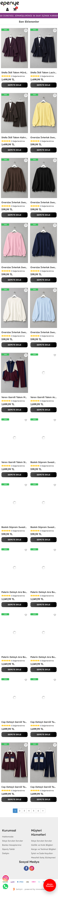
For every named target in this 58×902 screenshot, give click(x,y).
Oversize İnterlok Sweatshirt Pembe (14, 267)
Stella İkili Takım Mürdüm (14, 72)
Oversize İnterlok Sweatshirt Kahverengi (14, 202)
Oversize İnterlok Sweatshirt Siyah (43, 202)
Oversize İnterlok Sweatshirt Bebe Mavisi (43, 332)
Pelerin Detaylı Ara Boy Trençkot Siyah (43, 657)
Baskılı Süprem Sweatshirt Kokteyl (14, 527)
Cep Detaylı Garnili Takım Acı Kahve (43, 722)
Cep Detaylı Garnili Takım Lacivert (43, 786)
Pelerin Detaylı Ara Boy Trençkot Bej (14, 592)
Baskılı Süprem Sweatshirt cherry (43, 527)
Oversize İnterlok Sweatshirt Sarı (43, 137)
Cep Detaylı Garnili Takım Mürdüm (14, 786)
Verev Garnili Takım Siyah (14, 462)
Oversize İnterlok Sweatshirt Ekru (14, 332)
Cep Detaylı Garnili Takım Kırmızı (14, 722)
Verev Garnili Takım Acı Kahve (43, 397)
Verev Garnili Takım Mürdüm (14, 397)
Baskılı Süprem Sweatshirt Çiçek (43, 462)
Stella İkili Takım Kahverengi (14, 137)
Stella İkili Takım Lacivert (43, 72)
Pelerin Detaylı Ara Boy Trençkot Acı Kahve (14, 657)
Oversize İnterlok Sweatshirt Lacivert (43, 267)
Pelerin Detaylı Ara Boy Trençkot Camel (43, 592)
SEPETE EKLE (14, 85)
